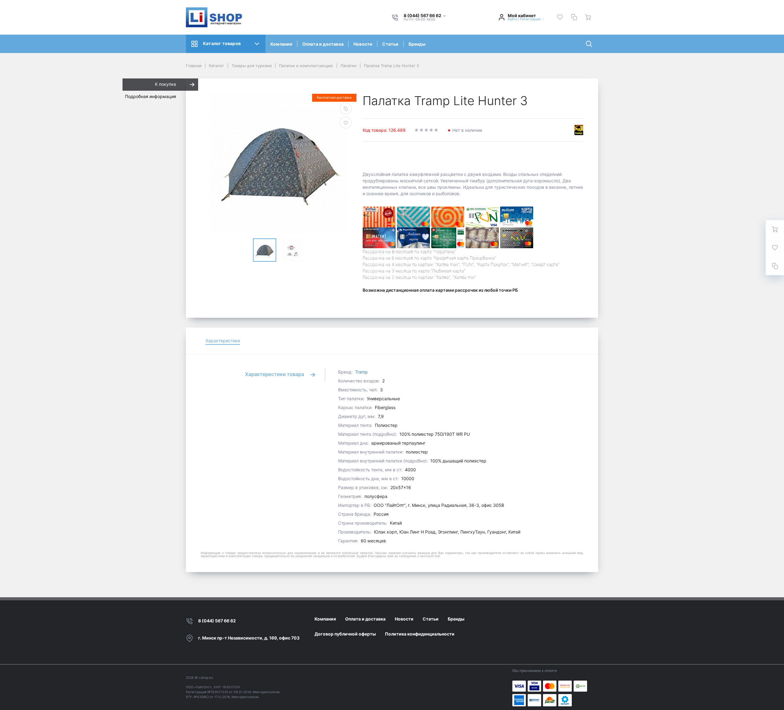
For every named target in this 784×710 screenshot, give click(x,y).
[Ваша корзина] (588, 17)
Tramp (361, 371)
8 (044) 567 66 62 (217, 620)
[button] (425, 15)
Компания (281, 44)
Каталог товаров (222, 43)
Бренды (417, 44)
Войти (512, 19)
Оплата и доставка (323, 44)
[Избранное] (559, 17)
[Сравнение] (574, 17)
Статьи (390, 44)
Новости (362, 44)
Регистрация (530, 19)
